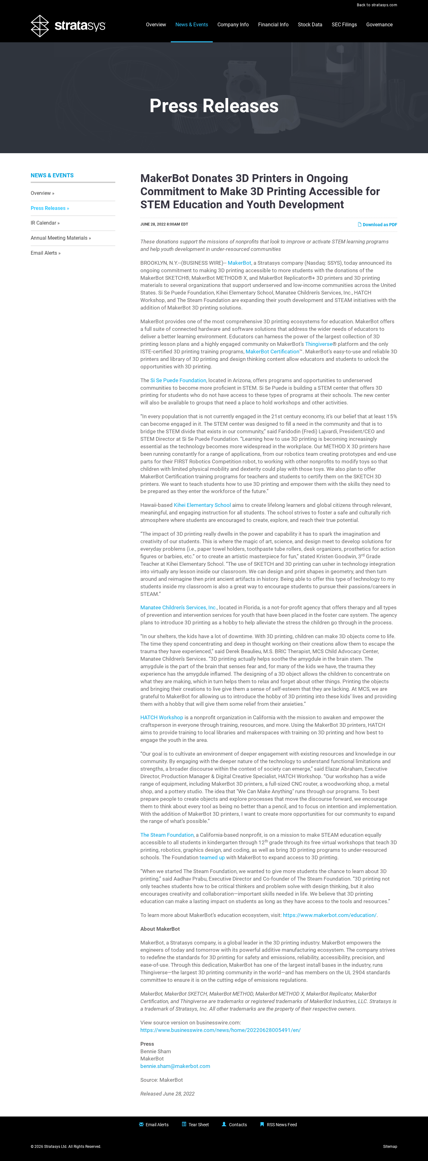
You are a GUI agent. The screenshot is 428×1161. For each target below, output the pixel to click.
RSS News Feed (282, 1124)
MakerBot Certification (271, 352)
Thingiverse (318, 344)
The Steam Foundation (167, 835)
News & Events (191, 25)
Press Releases (48, 208)
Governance (379, 25)
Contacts (238, 1124)
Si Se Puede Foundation (178, 380)
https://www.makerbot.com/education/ (329, 915)
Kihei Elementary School (202, 505)
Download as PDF (379, 224)
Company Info (233, 25)
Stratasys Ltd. (55, 1146)
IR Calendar (43, 223)
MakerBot (239, 263)
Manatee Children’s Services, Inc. (178, 608)
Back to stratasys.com (377, 5)
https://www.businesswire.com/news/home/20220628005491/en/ (220, 1030)
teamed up (212, 858)
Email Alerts (44, 253)
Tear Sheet (199, 1124)
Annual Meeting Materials (59, 238)
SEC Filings (344, 25)
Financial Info (273, 25)
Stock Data (310, 25)
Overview (156, 25)
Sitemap (390, 1146)
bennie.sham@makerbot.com (175, 1066)
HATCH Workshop (161, 718)
